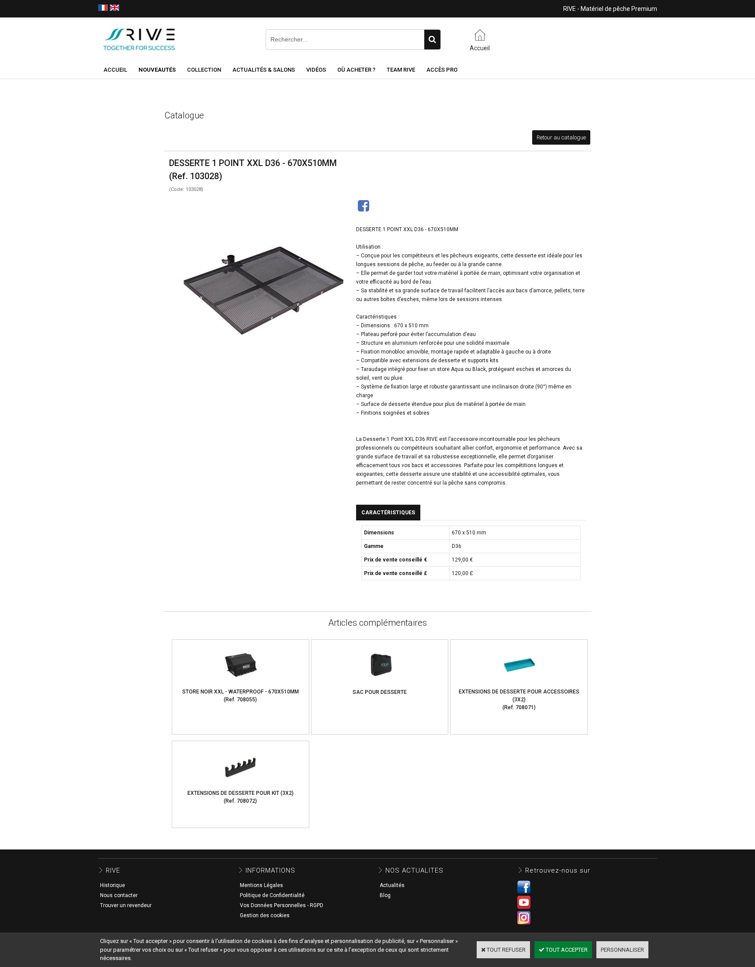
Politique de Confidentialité (272, 895)
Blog (385, 895)
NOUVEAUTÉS (157, 69)
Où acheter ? (356, 69)
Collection (204, 69)
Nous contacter (119, 895)
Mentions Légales (261, 885)
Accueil (115, 69)
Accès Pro (441, 69)
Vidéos (316, 69)
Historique (112, 885)
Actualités (392, 885)
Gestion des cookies (265, 915)
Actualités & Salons (263, 69)
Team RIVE (401, 69)
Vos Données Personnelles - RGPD (281, 905)
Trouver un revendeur (126, 905)
